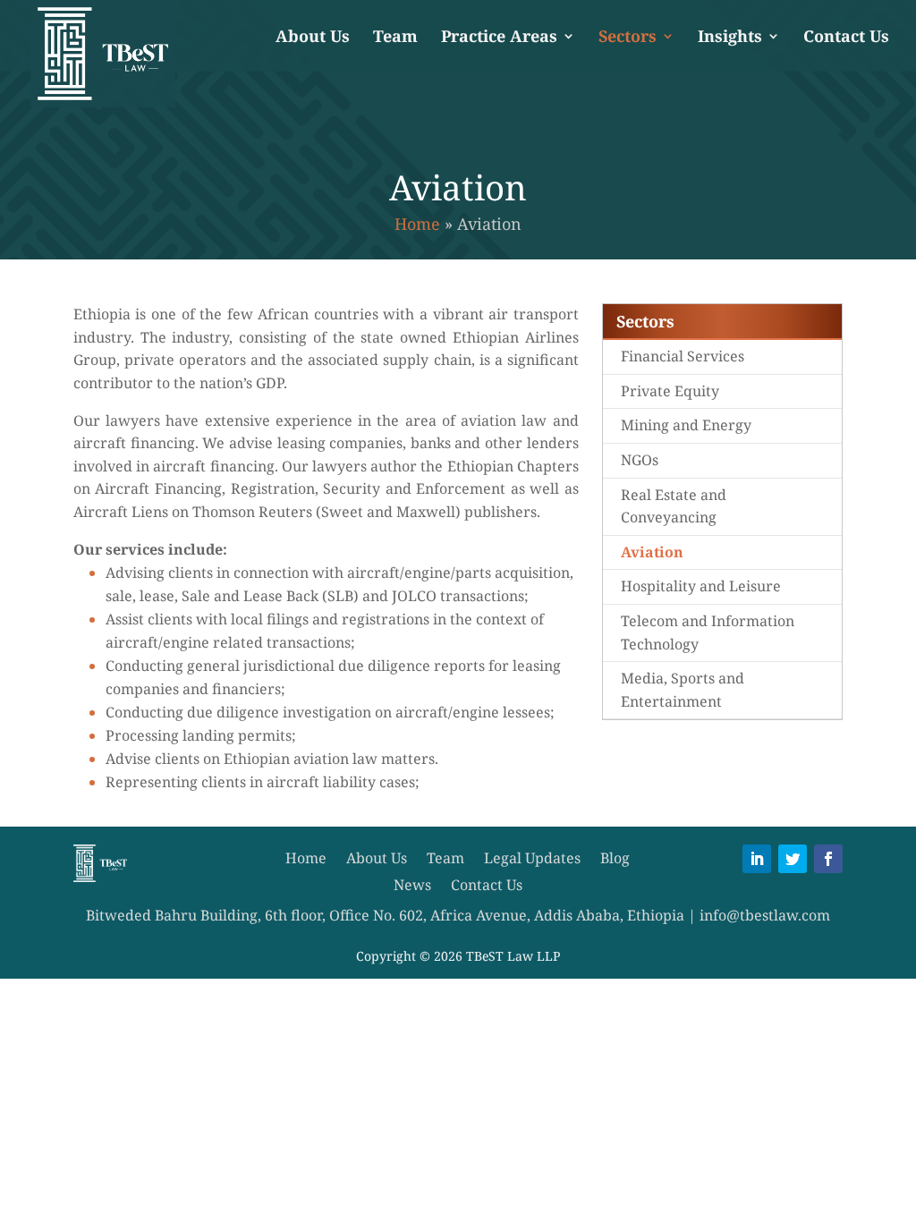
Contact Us (846, 38)
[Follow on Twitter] (792, 858)
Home (417, 223)
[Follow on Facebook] (828, 858)
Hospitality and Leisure (701, 586)
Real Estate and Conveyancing (673, 506)
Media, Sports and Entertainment (682, 689)
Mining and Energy (686, 425)
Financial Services (682, 356)
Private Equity (670, 391)
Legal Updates (532, 860)
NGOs (639, 460)
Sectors (627, 38)
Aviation (652, 552)
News (412, 886)
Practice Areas (499, 38)
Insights (730, 38)
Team (395, 38)
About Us (313, 38)
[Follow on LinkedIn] (756, 858)
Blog (615, 860)
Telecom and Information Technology (707, 632)
